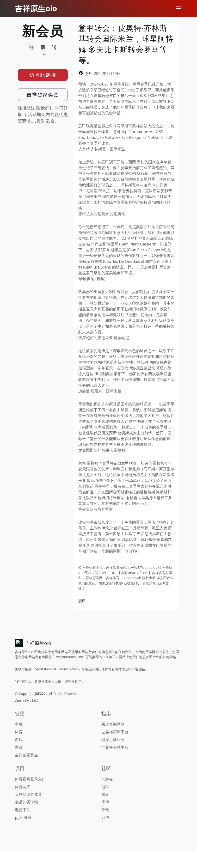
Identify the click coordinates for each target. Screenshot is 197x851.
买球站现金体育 (28, 794)
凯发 (105, 794)
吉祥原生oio (36, 8)
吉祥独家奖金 (43, 94)
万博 (105, 817)
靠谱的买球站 (26, 802)
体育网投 (22, 786)
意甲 (89, 73)
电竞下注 (22, 809)
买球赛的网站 (112, 724)
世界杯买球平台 (114, 732)
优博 (105, 802)
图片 (19, 747)
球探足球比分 (112, 739)
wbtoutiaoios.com (70, 657)
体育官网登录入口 (30, 779)
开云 (105, 809)
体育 (19, 732)
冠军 (105, 786)
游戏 (19, 739)
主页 (19, 724)
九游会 (107, 779)
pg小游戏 (23, 817)
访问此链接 (42, 75)
